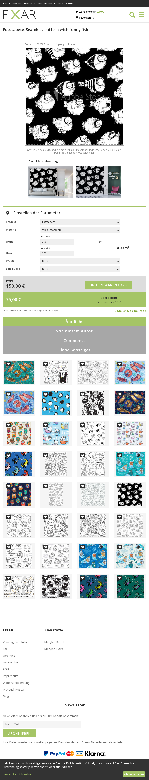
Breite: (10, 242)
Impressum (10, 676)
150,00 (13, 286)
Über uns (9, 655)
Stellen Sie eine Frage (131, 311)
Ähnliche (74, 321)
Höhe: (9, 253)
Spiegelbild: (13, 268)
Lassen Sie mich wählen (18, 774)
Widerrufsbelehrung (16, 683)
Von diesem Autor (74, 331)
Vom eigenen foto (15, 642)
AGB (6, 669)
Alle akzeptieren (134, 774)
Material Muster (14, 689)
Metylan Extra (53, 649)
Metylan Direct (54, 642)
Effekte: (10, 261)
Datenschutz (11, 662)
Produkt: (11, 222)
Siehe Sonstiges (74, 350)
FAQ (6, 649)
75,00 (11, 299)
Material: (11, 230)
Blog (6, 696)
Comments (74, 340)
